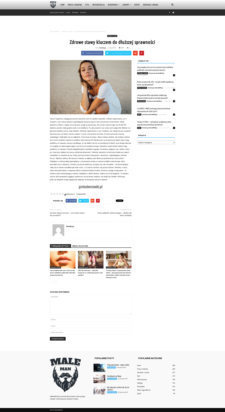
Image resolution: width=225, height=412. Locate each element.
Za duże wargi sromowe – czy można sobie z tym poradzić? (67, 214)
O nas (68, 12)
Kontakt (83, 12)
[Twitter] (173, 12)
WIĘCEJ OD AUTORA (80, 246)
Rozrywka (112, 5)
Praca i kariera (75, 5)
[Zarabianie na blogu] (99, 379)
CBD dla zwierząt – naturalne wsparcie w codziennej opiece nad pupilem (90, 273)
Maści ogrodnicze (143, 390)
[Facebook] (169, 12)
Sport (137, 5)
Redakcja (102, 48)
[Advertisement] (112, 23)
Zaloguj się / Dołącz (57, 12)
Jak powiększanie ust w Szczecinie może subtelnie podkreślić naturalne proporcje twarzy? (62, 273)
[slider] (57, 193)
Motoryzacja (98, 5)
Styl (87, 5)
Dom (62, 5)
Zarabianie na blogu (114, 376)
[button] (172, 4)
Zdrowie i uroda (150, 5)
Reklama (75, 12)
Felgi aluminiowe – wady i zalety (118, 365)
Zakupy (126, 5)
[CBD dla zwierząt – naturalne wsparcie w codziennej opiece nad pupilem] (90, 260)
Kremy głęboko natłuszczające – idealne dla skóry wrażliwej (114, 214)
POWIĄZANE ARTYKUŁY (60, 246)
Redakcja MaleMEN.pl (156, 73)
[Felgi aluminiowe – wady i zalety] (99, 368)
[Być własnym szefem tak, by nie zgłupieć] (99, 390)
